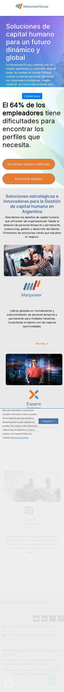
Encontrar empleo (29, 179)
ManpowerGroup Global (32, 6)
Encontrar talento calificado (29, 164)
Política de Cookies (19, 437)
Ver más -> (42, 343)
